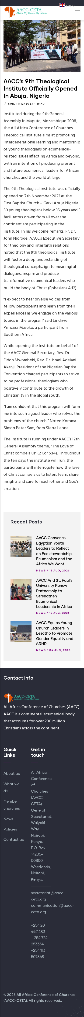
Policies (10, 829)
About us (12, 774)
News (41, 570)
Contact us (14, 839)
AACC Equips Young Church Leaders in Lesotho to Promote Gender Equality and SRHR (54, 633)
